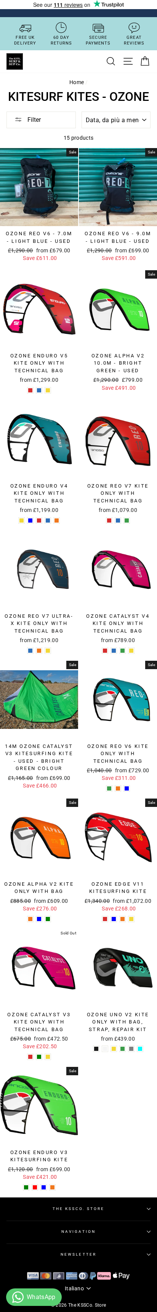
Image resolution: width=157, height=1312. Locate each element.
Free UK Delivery (25, 40)
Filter (33, 119)
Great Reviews (134, 40)
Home (76, 82)
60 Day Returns (61, 40)
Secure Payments (98, 40)
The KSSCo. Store (79, 1209)
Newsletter (78, 1254)
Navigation (78, 1231)
